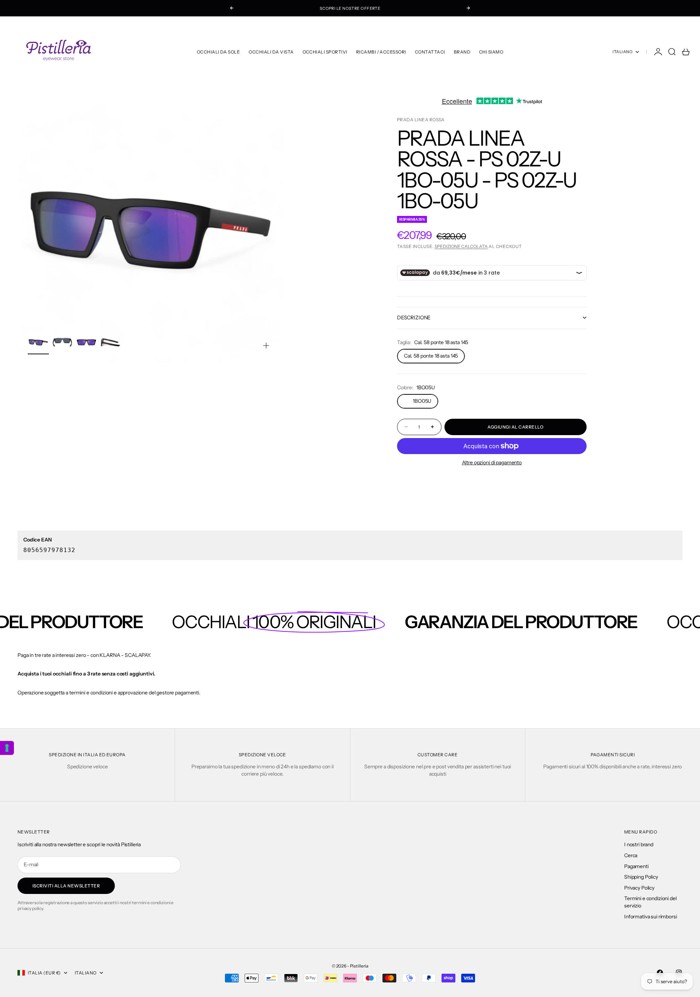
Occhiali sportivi (325, 52)
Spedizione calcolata (461, 246)
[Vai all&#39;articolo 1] (38, 342)
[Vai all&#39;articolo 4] (110, 342)
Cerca (630, 855)
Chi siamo (491, 52)
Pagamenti (636, 866)
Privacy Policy (639, 887)
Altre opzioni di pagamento (492, 462)
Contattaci (430, 52)
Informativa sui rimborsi (650, 916)
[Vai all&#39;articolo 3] (86, 342)
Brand (462, 52)
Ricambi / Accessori (381, 52)
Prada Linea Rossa (421, 119)
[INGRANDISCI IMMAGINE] (266, 345)
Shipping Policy (641, 877)
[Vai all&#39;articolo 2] (62, 342)
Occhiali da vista (271, 52)
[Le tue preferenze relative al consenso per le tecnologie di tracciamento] (7, 748)
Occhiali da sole (218, 52)
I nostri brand (638, 844)
